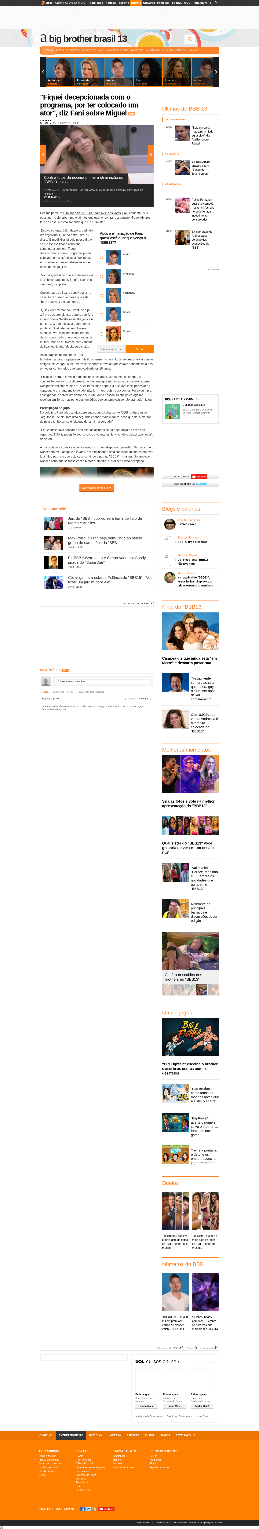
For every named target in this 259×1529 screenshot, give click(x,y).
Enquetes (72, 50)
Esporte (124, 2)
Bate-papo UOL (186, 1435)
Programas (156, 1459)
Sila (78, 1486)
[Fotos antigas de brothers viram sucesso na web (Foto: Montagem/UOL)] (190, 995)
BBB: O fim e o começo (192, 541)
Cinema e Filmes (124, 1451)
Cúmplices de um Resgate (90, 1467)
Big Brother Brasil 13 (88, 38)
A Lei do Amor (83, 1459)
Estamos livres (186, 524)
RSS (94, 1509)
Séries (42, 1474)
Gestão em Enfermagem (179, 1416)
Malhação (81, 1478)
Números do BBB (117, 50)
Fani (125, 213)
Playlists (154, 1463)
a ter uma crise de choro (83, 364)
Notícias (110, 2)
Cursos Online (184, 399)
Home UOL (46, 1435)
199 (132, 114)
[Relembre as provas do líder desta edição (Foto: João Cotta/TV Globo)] (213, 995)
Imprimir (126, 603)
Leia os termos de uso (54, 709)
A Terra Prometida (85, 1463)
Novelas (82, 1451)
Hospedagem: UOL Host (211, 1522)
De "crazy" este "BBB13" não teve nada (193, 561)
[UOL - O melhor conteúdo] (46, 4)
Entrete (136, 2)
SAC (82, 3)
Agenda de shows (159, 1467)
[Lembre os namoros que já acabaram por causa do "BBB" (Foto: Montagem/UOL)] (178, 995)
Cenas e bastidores (123, 1467)
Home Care (202, 1416)
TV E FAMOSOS (49, 1451)
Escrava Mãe (83, 1471)
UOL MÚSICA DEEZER (164, 1451)
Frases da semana (49, 1459)
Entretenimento (71, 1435)
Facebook (83, 1509)
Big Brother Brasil (48, 1467)
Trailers (117, 1459)
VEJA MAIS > (52, 197)
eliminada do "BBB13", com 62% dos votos (92, 213)
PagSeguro (200, 2)
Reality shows (46, 1471)
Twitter (89, 1509)
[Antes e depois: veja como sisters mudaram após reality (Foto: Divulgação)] (167, 995)
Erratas (190, 1348)
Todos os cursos (205, 1362)
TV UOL (177, 2)
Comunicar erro (143, 603)
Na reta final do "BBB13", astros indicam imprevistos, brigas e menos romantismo (195, 581)
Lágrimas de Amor (86, 1474)
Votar (139, 349)
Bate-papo (96, 2)
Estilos (153, 1455)
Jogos (165, 1435)
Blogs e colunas (47, 1455)
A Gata (79, 1455)
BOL (187, 2)
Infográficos (119, 1455)
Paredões (137, 50)
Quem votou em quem (159, 50)
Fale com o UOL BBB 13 (168, 1348)
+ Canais (193, 50)
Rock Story (82, 1482)
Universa (149, 2)
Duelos (180, 50)
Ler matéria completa (95, 487)
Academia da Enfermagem (149, 1416)
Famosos (163, 2)
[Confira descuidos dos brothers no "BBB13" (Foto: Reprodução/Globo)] (201, 995)
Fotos (60, 50)
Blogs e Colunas (92, 50)
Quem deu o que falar (50, 1463)
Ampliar (141, 129)
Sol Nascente (83, 1490)
